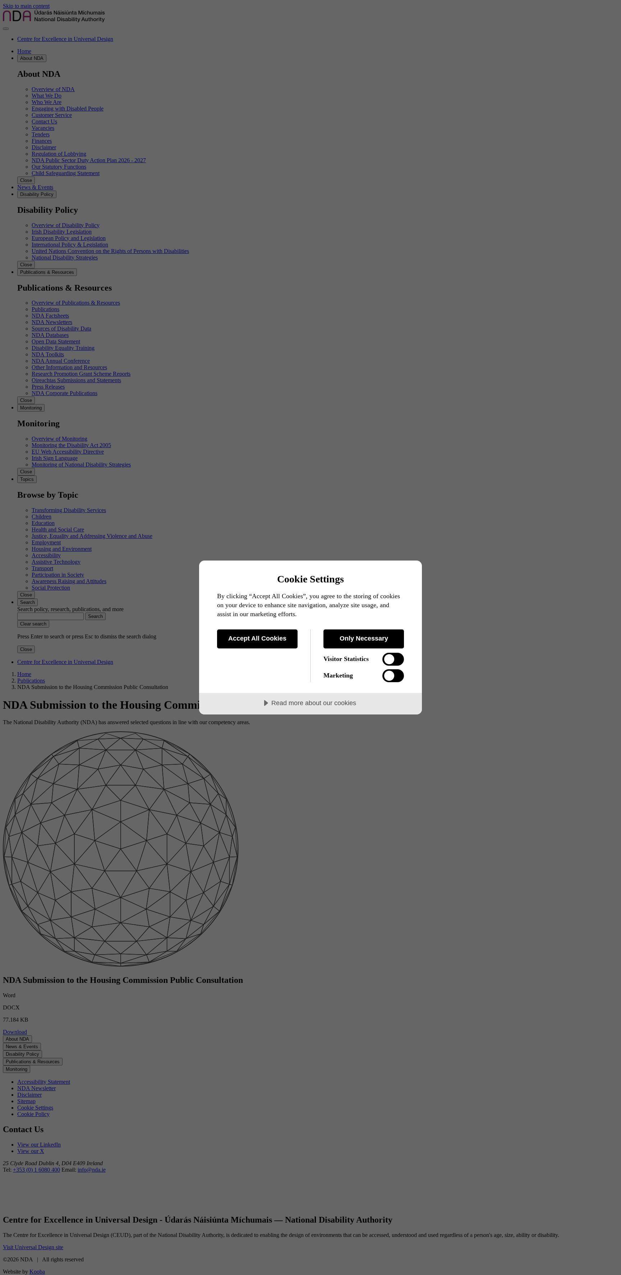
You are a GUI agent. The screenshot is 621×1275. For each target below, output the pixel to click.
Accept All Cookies (257, 638)
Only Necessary (364, 638)
